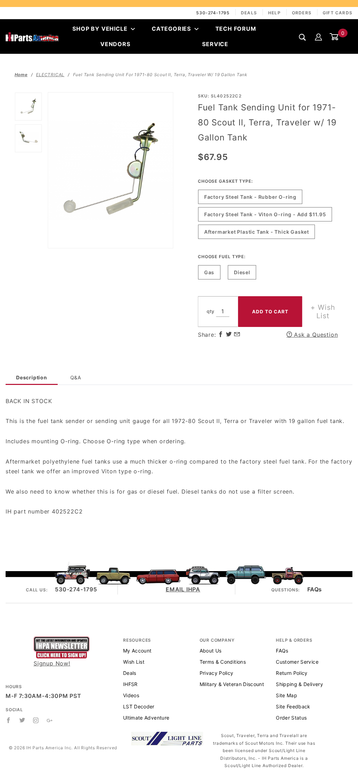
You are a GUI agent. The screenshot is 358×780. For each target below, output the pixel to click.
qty (211, 311)
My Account (137, 651)
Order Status (291, 718)
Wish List (133, 662)
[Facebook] (9, 720)
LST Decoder (139, 706)
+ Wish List (322, 311)
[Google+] (50, 720)
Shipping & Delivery (299, 684)
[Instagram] (36, 720)
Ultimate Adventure (146, 718)
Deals (249, 12)
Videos (131, 695)
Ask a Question (315, 334)
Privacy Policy (217, 673)
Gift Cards (337, 12)
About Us (211, 651)
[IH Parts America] (32, 36)
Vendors (115, 44)
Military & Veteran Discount (232, 684)
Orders (302, 12)
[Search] (302, 37)
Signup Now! (52, 663)
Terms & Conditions (223, 662)
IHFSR (130, 684)
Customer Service (297, 662)
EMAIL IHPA (183, 589)
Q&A (75, 377)
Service (215, 44)
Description (31, 377)
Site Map (286, 695)
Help (274, 12)
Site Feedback (293, 706)
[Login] (318, 36)
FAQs (314, 589)
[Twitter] (22, 720)
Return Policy (292, 673)
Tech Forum (235, 28)
